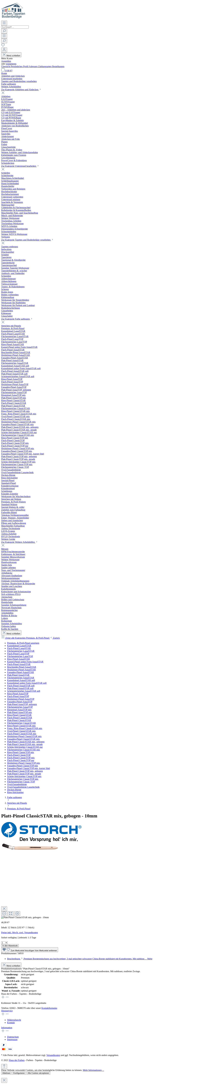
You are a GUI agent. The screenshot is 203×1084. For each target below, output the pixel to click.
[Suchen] (4, 31)
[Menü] (4, 23)
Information (6, 1027)
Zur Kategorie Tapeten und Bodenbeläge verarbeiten (26, 240)
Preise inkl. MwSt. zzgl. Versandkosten (19, 932)
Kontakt (11, 1022)
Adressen (33, 66)
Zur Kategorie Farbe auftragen (15, 319)
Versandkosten (53, 1055)
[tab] (79, 958)
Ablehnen (6, 1073)
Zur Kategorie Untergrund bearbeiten (19, 166)
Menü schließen (13, 56)
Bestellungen (58, 66)
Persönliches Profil (20, 66)
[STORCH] (41, 841)
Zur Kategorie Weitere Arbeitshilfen (18, 542)
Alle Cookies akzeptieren (38, 1073)
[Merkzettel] (3, 46)
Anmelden (6, 61)
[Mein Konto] (4, 49)
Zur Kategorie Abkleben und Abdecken (20, 89)
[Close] (4, 908)
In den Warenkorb (10, 946)
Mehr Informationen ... (93, 1070)
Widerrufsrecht (14, 1020)
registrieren (11, 64)
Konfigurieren (19, 1073)
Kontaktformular (49, 1008)
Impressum (12, 1039)
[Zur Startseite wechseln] (13, 19)
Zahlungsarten (45, 66)
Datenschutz (13, 1037)
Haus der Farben (17, 1060)
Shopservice (7, 1010)
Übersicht (6, 66)
